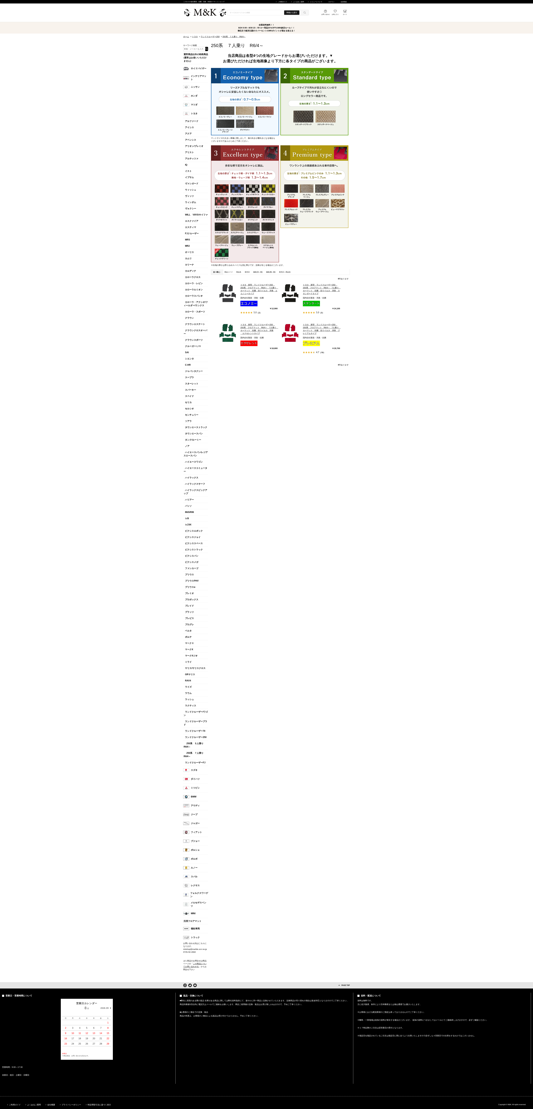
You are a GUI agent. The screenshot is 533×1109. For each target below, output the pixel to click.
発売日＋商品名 (285, 272)
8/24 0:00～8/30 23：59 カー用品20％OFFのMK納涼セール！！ (266, 28)
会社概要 (51, 1105)
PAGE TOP (345, 985)
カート (345, 14)
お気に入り (335, 14)
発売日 (247, 272)
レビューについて (316, 2)
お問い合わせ (325, 14)
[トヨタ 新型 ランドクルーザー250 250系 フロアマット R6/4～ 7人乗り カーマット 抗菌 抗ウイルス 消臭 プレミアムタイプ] (290, 333)
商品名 (238, 272)
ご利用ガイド (282, 2)
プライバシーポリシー (71, 1105)
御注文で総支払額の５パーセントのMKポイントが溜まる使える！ (266, 31)
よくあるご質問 (298, 2)
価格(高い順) (271, 272)
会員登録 (344, 2)
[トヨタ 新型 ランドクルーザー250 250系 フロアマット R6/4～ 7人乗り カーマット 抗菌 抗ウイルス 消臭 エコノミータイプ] (228, 293)
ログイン (331, 2)
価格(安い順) (258, 272)
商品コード (228, 272)
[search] (305, 12)
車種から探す (291, 13)
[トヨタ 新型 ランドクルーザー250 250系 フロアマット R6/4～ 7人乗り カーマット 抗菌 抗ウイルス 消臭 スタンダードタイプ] (290, 293)
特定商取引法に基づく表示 (99, 1105)
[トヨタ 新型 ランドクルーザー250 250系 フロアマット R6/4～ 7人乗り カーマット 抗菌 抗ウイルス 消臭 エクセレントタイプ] (228, 333)
